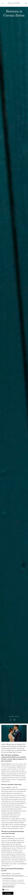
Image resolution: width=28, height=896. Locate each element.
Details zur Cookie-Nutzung (8, 886)
